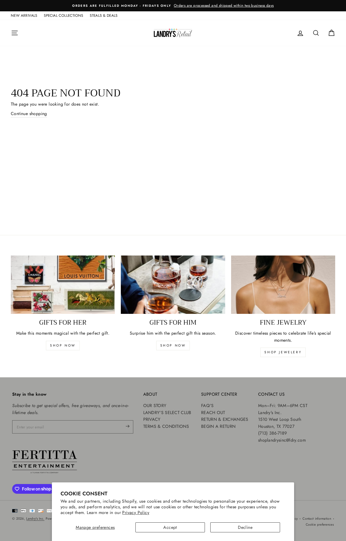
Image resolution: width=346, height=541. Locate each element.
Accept (170, 527)
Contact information (316, 518)
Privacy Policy (135, 512)
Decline (245, 527)
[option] (173, 6)
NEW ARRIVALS (24, 15)
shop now (63, 345)
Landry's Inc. (35, 518)
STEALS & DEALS (104, 15)
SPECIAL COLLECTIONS (63, 15)
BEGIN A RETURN (218, 426)
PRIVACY (152, 419)
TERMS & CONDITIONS (166, 426)
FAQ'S (207, 405)
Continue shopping (29, 113)
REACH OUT (213, 412)
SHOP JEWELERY (283, 352)
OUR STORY (155, 405)
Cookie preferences (320, 524)
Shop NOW (173, 345)
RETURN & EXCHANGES (224, 419)
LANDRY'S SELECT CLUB (167, 412)
